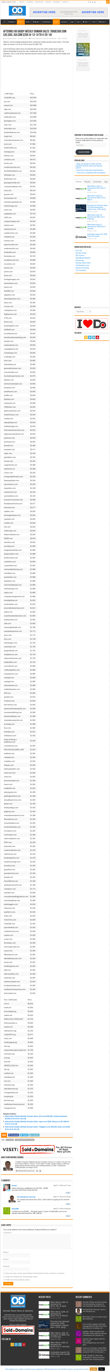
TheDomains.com (82, 265)
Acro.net (79, 250)
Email (6, 1259)
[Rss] (88, 2)
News (21, 21)
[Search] (107, 2)
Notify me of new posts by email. (17, 1280)
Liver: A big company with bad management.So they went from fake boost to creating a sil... (95, 1326)
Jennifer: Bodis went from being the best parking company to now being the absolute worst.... (95, 1304)
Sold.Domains (39, 2)
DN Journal (80, 255)
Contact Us (65, 2)
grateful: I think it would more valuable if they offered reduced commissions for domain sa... (94, 1333)
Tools (78, 21)
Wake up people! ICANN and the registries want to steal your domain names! (89, 166)
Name (6, 1252)
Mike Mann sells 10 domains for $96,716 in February (96, 217)
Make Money (47, 21)
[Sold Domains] (37, 1149)
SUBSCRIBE (83, 152)
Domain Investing (82, 268)
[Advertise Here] (69, 12)
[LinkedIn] (93, 2)
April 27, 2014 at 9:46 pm (62, 1208)
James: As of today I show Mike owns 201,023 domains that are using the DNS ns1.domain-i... (94, 1350)
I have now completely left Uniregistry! (90, 173)
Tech (94, 21)
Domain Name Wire (83, 263)
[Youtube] (95, 2)
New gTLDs (46, 38)
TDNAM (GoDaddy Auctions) (25, 1140)
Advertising (56, 2)
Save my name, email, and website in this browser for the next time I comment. (35, 1273)
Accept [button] (93, 1369)
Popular (87, 182)
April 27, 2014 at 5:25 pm (62, 1197)
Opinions (12, 21)
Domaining (80, 260)
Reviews (102, 21)
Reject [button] (102, 1369)
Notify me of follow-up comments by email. (21, 1277)
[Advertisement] (37, 74)
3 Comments (64, 38)
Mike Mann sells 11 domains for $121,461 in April (96, 188)
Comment (7, 1233)
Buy (29, 21)
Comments (97, 182)
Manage (37, 21)
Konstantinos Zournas (10, 38)
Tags (106, 182)
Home (4, 21)
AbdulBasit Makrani (83, 258)
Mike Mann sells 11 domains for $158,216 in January (96, 226)
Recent (79, 182)
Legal (71, 21)
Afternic (10, 1140)
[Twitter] (91, 2)
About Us (21, 2)
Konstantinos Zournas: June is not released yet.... (94, 1310)
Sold (56, 21)
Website (6, 1266)
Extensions (64, 21)
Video (86, 21)
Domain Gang (81, 253)
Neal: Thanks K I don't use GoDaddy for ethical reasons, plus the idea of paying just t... (94, 1357)
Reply (68, 1192)
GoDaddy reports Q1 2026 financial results (97, 235)
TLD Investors (81, 270)
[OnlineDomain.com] (17, 10)
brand (14, 1185)
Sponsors (48, 2)
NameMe (15, 1209)
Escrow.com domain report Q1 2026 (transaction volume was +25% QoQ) (97, 207)
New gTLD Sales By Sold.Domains (89, 170)
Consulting (30, 2)
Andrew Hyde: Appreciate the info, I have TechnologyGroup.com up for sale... (94, 1342)
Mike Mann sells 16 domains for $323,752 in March (96, 198)
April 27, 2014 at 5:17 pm (62, 1185)
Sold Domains (53, 38)
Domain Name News (36, 38)
